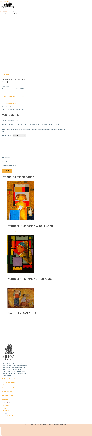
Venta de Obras (7, 395)
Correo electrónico (9, 166)
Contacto (5, 399)
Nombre (5, 161)
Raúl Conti (5, 75)
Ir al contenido (4, 1)
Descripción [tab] (9, 101)
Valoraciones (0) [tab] (11, 103)
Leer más (15, 231)
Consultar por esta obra (14, 96)
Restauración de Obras (10, 379)
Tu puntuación (7, 135)
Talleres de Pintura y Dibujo (9, 383)
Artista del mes (7, 392)
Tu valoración (7, 157)
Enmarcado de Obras (9, 388)
